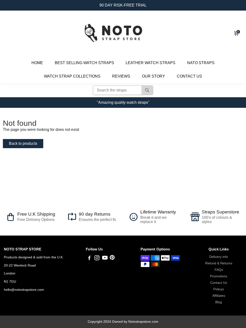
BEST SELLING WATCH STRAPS (84, 63)
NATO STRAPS (201, 63)
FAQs (219, 270)
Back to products (23, 143)
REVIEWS (121, 76)
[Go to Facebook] (89, 258)
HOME (37, 63)
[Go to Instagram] (97, 258)
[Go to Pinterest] (112, 258)
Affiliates (218, 296)
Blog (218, 302)
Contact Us (218, 283)
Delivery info (218, 257)
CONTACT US (189, 76)
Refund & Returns (218, 263)
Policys (218, 289)
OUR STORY (153, 76)
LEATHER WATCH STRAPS (150, 63)
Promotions (218, 276)
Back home (60, 143)
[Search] (147, 90)
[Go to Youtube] (105, 258)
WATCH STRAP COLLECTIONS (72, 76)
